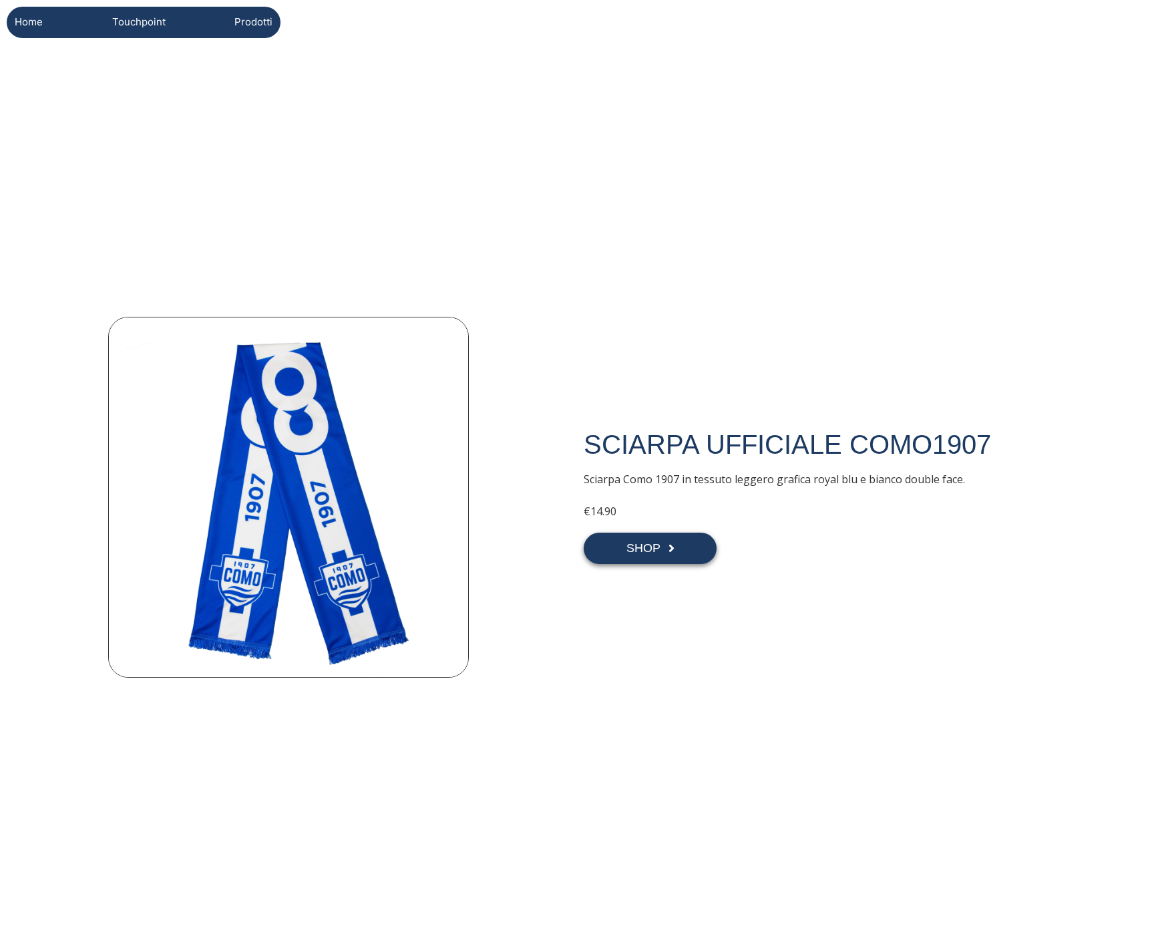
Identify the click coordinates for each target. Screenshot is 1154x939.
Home (29, 21)
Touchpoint (139, 21)
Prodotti (253, 21)
